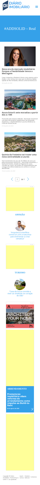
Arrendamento (17, 389)
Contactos (34, 477)
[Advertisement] (20, 199)
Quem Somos (22, 477)
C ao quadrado (12, 479)
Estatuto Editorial (27, 477)
